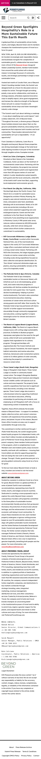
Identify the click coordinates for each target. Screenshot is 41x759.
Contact (36, 756)
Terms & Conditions (29, 751)
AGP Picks (5, 3)
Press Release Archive (24, 747)
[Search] (28, 18)
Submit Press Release (12, 751)
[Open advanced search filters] (33, 18)
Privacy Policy (26, 756)
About (11, 747)
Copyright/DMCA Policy (10, 756)
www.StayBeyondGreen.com (13, 547)
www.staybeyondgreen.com (18, 473)
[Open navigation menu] (3, 18)
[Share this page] (38, 18)
